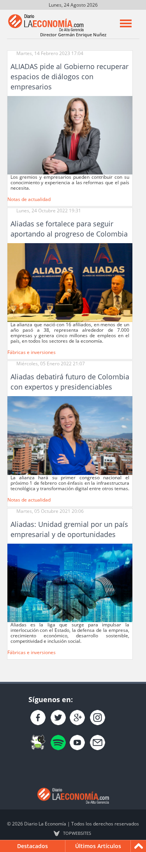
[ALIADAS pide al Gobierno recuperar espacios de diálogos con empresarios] (69, 135)
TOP (77, 833)
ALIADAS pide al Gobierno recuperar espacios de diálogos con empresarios (69, 76)
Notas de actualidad (29, 199)
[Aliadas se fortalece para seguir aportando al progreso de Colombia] (69, 282)
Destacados (32, 846)
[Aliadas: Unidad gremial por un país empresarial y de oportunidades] (69, 582)
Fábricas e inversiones (31, 352)
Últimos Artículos (98, 846)
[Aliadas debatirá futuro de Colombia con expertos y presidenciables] (69, 435)
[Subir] (138, 846)
